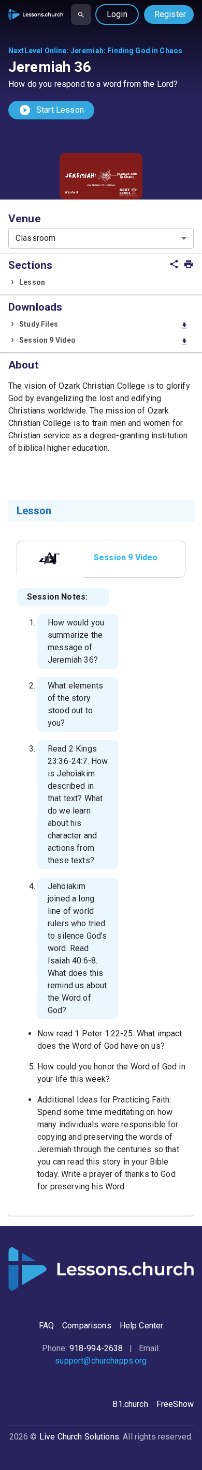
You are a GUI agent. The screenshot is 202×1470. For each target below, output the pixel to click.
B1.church (130, 1404)
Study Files (104, 325)
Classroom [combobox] (35, 238)
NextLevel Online (37, 51)
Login (117, 14)
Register (170, 14)
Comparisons (86, 1325)
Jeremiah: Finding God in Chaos (126, 51)
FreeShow (175, 1404)
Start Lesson (51, 110)
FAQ (46, 1325)
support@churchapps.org (101, 1361)
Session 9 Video (104, 341)
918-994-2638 (96, 1348)
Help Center (142, 1325)
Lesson (32, 282)
